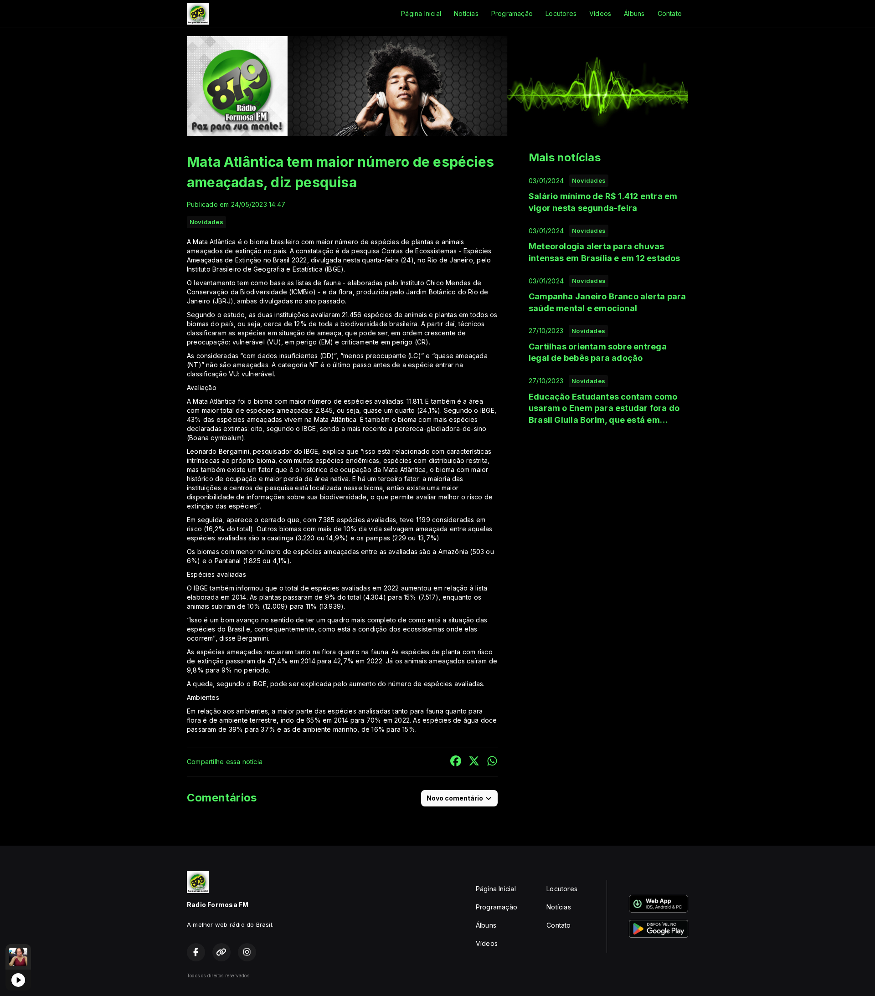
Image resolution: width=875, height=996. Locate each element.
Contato (670, 13)
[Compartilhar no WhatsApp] (492, 762)
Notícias (466, 13)
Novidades (206, 222)
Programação (512, 13)
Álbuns (634, 13)
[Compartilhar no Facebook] (455, 762)
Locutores (561, 13)
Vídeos (600, 13)
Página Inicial (421, 13)
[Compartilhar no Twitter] (473, 762)
